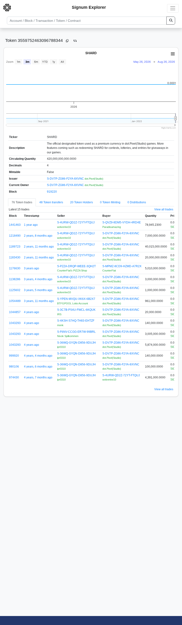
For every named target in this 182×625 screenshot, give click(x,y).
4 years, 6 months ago (38, 366)
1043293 (15, 323)
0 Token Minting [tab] (110, 202)
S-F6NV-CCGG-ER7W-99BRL (76, 331)
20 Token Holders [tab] (81, 202)
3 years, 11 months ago (39, 301)
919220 (52, 191)
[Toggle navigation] (173, 8)
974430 (14, 377)
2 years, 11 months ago (39, 246)
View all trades (163, 209)
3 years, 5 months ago (38, 290)
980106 (14, 366)
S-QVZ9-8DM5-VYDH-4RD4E (121, 222)
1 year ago (31, 224)
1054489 (15, 301)
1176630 (14, 268)
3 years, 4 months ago (38, 279)
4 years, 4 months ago (38, 355)
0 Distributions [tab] (136, 202)
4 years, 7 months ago (38, 377)
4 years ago (31, 312)
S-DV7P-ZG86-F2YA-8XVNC (66, 178)
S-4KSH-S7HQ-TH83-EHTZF (75, 320)
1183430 (14, 257)
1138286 (14, 279)
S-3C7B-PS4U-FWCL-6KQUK (76, 309)
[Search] (170, 21)
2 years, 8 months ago (38, 235)
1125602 (14, 290)
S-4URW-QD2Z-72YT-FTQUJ (76, 222)
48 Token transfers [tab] (51, 202)
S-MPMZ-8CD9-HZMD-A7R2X (121, 266)
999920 (14, 355)
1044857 (15, 312)
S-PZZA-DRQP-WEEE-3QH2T (76, 266)
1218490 (15, 235)
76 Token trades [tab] (22, 202)
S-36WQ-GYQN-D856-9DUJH (76, 342)
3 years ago (31, 268)
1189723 (14, 246)
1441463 (15, 224)
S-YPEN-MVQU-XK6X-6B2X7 (76, 299)
